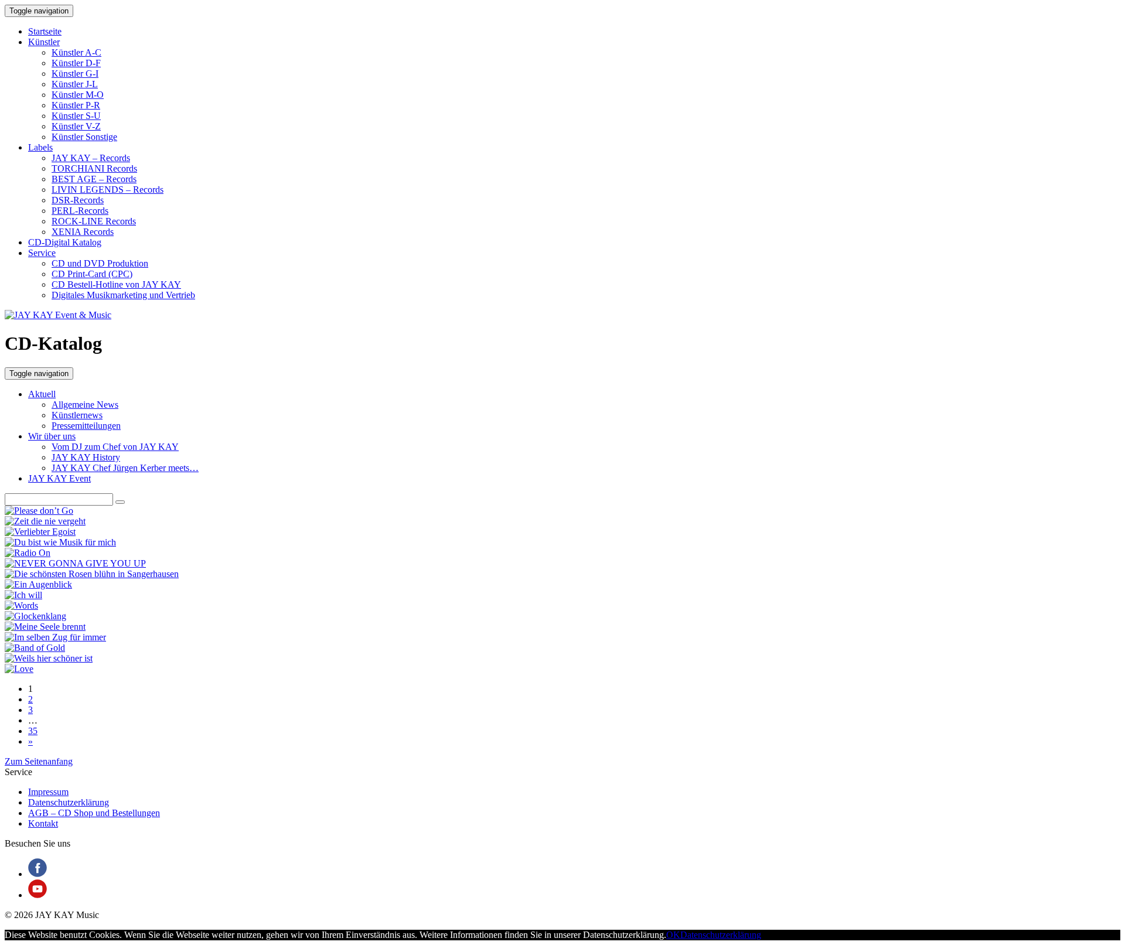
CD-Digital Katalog (64, 242)
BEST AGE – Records (94, 179)
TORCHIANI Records (94, 168)
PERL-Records (80, 211)
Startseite (45, 31)
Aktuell (42, 394)
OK (673, 935)
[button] (120, 502)
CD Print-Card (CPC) (92, 274)
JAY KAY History (86, 457)
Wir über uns (52, 436)
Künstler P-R (76, 105)
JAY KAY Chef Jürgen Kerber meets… (125, 468)
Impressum (48, 792)
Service (42, 253)
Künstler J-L (75, 84)
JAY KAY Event (59, 478)
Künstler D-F (76, 63)
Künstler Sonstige (84, 137)
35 (33, 731)
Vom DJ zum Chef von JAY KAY (115, 447)
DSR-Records (78, 200)
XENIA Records (83, 232)
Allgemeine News (85, 405)
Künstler (44, 42)
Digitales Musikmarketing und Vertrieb (123, 295)
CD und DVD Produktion (100, 263)
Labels (40, 147)
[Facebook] (37, 874)
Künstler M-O (78, 95)
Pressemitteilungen (86, 426)
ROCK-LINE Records (94, 221)
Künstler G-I (75, 74)
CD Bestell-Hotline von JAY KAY (116, 284)
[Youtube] (37, 895)
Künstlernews (77, 415)
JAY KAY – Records (91, 158)
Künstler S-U (76, 116)
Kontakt (43, 823)
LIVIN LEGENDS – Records (107, 190)
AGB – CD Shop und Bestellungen (94, 813)
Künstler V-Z (76, 126)
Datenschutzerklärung (68, 802)
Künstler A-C (76, 52)
